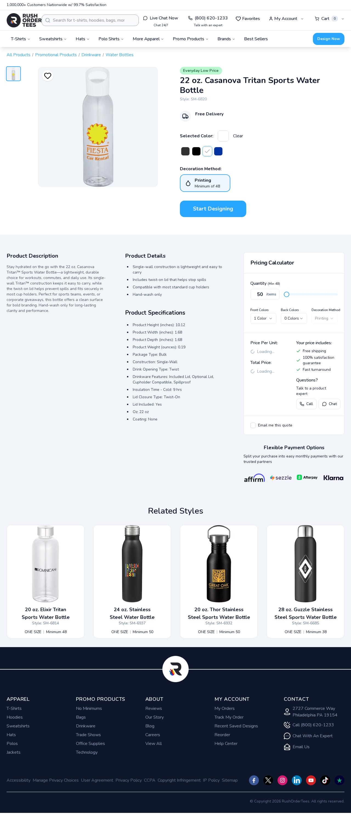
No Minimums (89, 708)
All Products (18, 55)
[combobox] (90, 20)
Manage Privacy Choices (56, 780)
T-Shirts (14, 708)
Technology (87, 752)
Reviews (153, 708)
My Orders (224, 708)
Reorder (222, 735)
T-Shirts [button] (18, 39)
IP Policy (211, 780)
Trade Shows (88, 735)
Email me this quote (275, 425)
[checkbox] (253, 425)
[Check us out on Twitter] (268, 780)
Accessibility (18, 780)
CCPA (149, 780)
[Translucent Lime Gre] (196, 151)
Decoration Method (326, 310)
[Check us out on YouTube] (311, 780)
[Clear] (223, 135)
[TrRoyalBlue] (218, 151)
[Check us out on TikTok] (325, 780)
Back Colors (290, 310)
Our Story (154, 717)
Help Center (225, 744)
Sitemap (230, 780)
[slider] (286, 294)
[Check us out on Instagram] (282, 780)
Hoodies (15, 717)
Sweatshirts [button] (51, 39)
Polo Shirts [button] (109, 39)
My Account (285, 19)
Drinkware (91, 55)
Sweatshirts (18, 726)
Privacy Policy (128, 780)
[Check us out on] (297, 780)
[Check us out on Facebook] (254, 780)
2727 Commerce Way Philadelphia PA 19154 (315, 711)
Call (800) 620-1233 (313, 725)
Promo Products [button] (188, 39)
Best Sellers (256, 39)
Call (309, 403)
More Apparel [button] (146, 39)
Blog (149, 726)
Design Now (328, 38)
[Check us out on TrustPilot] (339, 780)
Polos (12, 744)
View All (153, 744)
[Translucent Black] (185, 151)
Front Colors (259, 310)
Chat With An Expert (313, 736)
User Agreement (97, 780)
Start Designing (213, 208)
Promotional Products (56, 55)
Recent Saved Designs (236, 726)
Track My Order (229, 717)
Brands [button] (224, 39)
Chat (333, 403)
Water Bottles (120, 55)
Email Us (301, 747)
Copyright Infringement (179, 780)
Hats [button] (80, 39)
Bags (81, 717)
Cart (328, 19)
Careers (152, 735)
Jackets (14, 752)
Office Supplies (90, 744)
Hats (11, 735)
